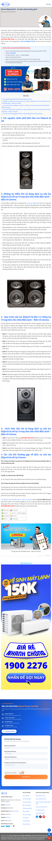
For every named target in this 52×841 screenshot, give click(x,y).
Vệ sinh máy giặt (27, 814)
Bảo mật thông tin (40, 810)
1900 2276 (7, 804)
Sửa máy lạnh (26, 795)
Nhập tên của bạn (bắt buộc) (10, 745)
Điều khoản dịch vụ (40, 795)
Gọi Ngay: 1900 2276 (10, 731)
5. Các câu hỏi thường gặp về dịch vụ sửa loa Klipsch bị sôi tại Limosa (22, 113)
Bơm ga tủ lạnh (26, 824)
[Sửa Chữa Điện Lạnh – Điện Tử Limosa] (12, 4)
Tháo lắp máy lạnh (27, 808)
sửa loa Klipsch (33, 203)
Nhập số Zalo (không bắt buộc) (10, 757)
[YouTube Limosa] (43, 816)
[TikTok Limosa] (40, 816)
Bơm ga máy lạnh (27, 802)
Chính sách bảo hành (41, 799)
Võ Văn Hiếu (15, 811)
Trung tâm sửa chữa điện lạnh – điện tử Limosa (16, 499)
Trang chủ (3, 11)
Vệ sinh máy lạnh (27, 799)
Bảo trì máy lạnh (27, 805)
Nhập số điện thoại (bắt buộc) (10, 751)
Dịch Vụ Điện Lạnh (11, 11)
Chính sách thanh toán (41, 807)
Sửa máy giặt (26, 811)
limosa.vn (8, 817)
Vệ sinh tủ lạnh (26, 821)
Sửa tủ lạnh (25, 817)
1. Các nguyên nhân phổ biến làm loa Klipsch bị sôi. (17, 99)
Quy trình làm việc (40, 813)
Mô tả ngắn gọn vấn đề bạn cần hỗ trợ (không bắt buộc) (15, 762)
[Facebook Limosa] (37, 816)
